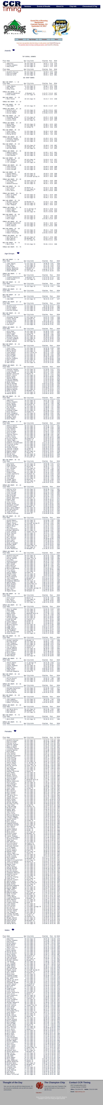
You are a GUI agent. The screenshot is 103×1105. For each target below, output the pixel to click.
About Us (59, 6)
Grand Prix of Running (52, 44)
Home (37, 1097)
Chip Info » (39, 1092)
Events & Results (43, 6)
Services (27, 6)
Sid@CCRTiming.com (55, 43)
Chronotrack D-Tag (89, 6)
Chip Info (73, 6)
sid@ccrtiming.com (80, 1091)
